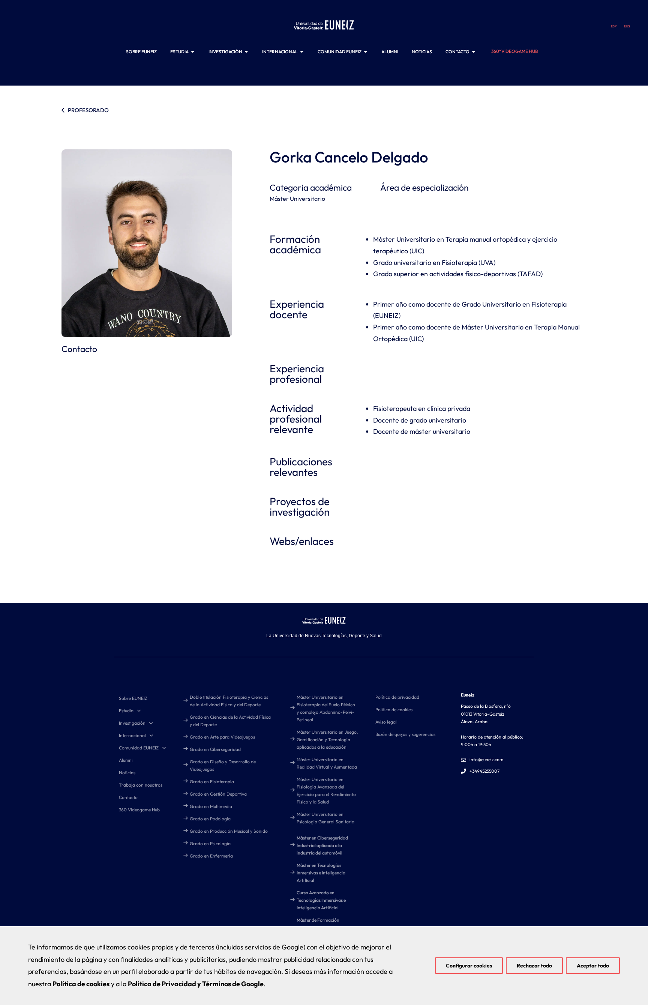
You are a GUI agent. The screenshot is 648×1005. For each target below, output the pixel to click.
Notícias (127, 772)
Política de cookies (393, 709)
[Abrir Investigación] (246, 51)
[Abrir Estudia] (192, 51)
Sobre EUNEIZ (133, 698)
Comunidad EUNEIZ (139, 748)
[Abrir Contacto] (473, 51)
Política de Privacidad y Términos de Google (196, 983)
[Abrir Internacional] (302, 51)
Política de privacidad (397, 697)
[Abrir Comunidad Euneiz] (365, 51)
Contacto (128, 797)
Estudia (126, 710)
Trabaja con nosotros (140, 785)
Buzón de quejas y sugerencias (405, 734)
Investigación (132, 723)
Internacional (132, 735)
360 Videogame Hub (139, 809)
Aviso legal (386, 722)
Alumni (126, 760)
